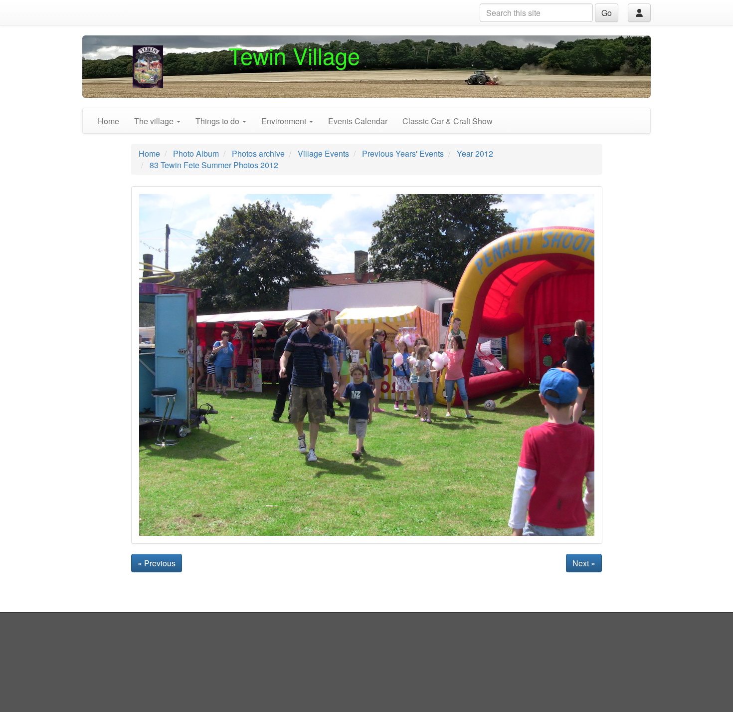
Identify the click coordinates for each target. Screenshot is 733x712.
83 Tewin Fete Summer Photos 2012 (214, 165)
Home (108, 121)
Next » (583, 563)
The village (155, 121)
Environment (284, 121)
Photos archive (258, 153)
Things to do (218, 121)
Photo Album (196, 153)
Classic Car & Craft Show (447, 121)
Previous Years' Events (403, 153)
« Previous (157, 563)
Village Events (323, 153)
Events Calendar (357, 121)
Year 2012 (475, 153)
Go (606, 12)
